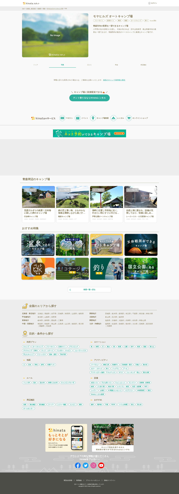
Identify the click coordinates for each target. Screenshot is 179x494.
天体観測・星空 (127, 364)
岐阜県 (40, 320)
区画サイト (62, 346)
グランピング (73, 346)
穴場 (106, 404)
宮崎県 (141, 324)
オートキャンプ (38, 346)
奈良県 (134, 320)
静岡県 (47, 320)
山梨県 (47, 317)
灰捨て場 (111, 386)
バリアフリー (129, 390)
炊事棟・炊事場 (145, 382)
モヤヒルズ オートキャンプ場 (55, 8)
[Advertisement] (68, 157)
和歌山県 (142, 320)
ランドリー (132, 382)
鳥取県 (40, 324)
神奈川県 (149, 314)
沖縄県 (109, 326)
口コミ (89, 65)
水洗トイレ (94, 382)
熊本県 (128, 324)
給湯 (92, 386)
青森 (44, 8)
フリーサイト (50, 346)
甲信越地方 (26, 317)
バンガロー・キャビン (64, 350)
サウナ (121, 372)
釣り (107, 368)
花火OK (42, 382)
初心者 (139, 404)
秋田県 (67, 314)
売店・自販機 (136, 386)
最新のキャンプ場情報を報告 (114, 80)
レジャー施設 (61, 404)
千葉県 (134, 314)
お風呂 (102, 390)
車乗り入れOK (53, 382)
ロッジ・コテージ (47, 350)
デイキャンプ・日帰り (30, 350)
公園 (125, 346)
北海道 (40, 314)
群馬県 (121, 314)
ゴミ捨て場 (100, 386)
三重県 (60, 320)
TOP (23, 8)
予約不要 (63, 354)
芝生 (29, 364)
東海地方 (25, 320)
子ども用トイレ (107, 382)
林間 (97, 346)
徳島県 (74, 324)
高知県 (48, 326)
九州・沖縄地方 (95, 324)
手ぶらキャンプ (28, 354)
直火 (34, 382)
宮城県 (60, 314)
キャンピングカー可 (67, 382)
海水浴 (145, 364)
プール (125, 368)
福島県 (81, 314)
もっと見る (153, 20)
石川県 (114, 317)
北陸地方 (93, 317)
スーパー (51, 404)
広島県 (60, 324)
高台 (108, 346)
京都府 (114, 320)
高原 (144, 346)
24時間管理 (140, 390)
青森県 (39, 8)
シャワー (94, 390)
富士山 (152, 346)
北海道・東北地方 (31, 8)
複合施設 (33, 404)
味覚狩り (115, 364)
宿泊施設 (42, 404)
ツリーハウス (41, 354)
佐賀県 (114, 324)
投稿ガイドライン (109, 480)
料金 (116, 65)
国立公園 (146, 372)
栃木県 (114, 314)
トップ (35, 65)
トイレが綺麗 (123, 404)
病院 (80, 404)
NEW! (113, 404)
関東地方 (93, 313)
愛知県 (53, 320)
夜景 (119, 346)
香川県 (81, 324)
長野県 (53, 317)
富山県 (107, 317)
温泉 (24, 404)
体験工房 (106, 364)
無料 (92, 404)
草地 (36, 364)
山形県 (74, 314)
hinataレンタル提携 (97, 394)
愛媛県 (41, 326)
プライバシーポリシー (93, 480)
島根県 (47, 324)
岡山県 (53, 324)
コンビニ (72, 404)
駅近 (149, 390)
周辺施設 (143, 65)
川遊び (137, 364)
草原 (138, 346)
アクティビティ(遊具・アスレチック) (103, 372)
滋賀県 (107, 320)
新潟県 (40, 317)
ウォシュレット (120, 382)
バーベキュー (95, 364)
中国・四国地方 (28, 324)
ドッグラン (116, 368)
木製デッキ (51, 364)
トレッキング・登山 (133, 372)
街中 (132, 346)
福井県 (121, 317)
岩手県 (53, 314)
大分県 (134, 324)
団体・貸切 (53, 354)
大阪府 (121, 320)
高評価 (99, 404)
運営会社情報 (68, 480)
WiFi (145, 386)
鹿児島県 (149, 324)
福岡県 (107, 324)
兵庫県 (128, 320)
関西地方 (93, 320)
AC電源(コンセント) (114, 390)
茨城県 (107, 314)
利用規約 (79, 480)
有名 (132, 404)
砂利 (42, 364)
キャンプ (26, 346)
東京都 (141, 314)
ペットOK (26, 382)
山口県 (67, 324)
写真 (62, 65)
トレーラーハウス (80, 350)
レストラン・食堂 (123, 386)
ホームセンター (28, 408)
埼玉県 (128, 314)
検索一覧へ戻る (89, 289)
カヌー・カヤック (97, 368)
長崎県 (121, 324)
